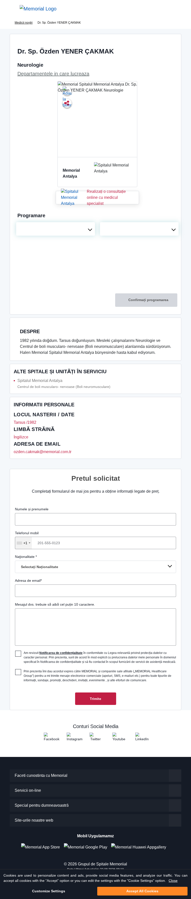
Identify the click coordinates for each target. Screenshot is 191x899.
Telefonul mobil (27, 538)
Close (173, 880)
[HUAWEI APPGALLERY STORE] (140, 847)
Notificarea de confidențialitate (61, 653)
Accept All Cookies (142, 891)
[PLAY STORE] (85, 847)
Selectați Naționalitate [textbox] (39, 567)
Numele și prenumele (31, 509)
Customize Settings (48, 891)
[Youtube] (118, 738)
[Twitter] (95, 738)
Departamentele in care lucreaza (53, 74)
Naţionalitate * (36, 561)
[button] (179, 8)
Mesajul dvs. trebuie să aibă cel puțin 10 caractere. (55, 604)
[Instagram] (73, 738)
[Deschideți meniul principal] (7, 9)
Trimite (95, 698)
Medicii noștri (24, 22)
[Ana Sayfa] (38, 8)
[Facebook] (50, 738)
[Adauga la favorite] (67, 90)
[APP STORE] (42, 847)
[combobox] (55, 229)
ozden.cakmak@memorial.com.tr (42, 451)
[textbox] (55, 229)
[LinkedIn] (141, 738)
